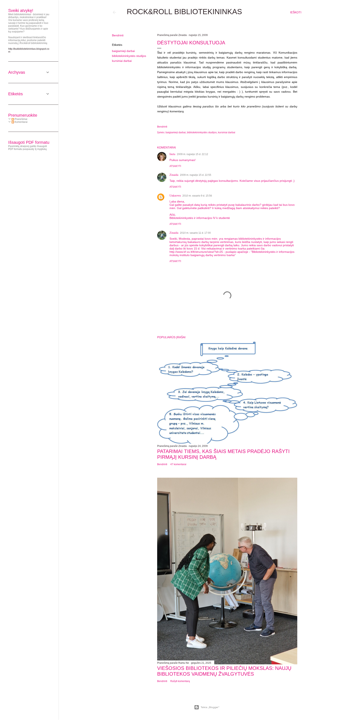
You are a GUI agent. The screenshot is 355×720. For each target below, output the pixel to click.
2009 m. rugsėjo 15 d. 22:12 (192, 154)
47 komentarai (178, 464)
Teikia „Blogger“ (210, 707)
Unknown (175, 195)
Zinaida (173, 175)
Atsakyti (175, 166)
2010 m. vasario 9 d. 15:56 (197, 195)
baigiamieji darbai (123, 51)
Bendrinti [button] (117, 35)
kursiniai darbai (122, 60)
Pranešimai (20, 119)
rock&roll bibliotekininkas (184, 11)
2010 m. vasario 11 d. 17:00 (195, 232)
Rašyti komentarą (180, 681)
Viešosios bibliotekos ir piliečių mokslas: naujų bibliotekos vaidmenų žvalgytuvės (224, 671)
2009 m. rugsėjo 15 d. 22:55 (195, 175)
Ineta (172, 154)
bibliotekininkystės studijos (129, 56)
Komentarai (21, 122)
